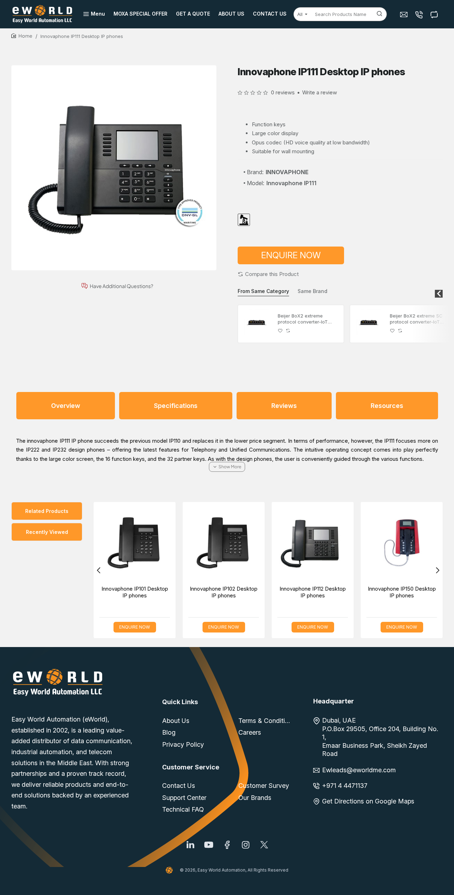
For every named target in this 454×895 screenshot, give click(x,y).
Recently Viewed (47, 532)
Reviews (284, 405)
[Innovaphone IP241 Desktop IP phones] (209, 543)
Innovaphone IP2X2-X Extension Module (298, 592)
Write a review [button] (319, 92)
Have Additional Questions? (121, 286)
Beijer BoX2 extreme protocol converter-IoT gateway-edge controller (305, 319)
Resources (387, 405)
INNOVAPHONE (287, 172)
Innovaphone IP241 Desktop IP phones (209, 592)
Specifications (176, 405)
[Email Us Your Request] (404, 14)
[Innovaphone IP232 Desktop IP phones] (387, 543)
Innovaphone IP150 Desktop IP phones (120, 592)
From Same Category (263, 291)
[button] (268, 274)
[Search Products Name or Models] (379, 14)
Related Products (46, 511)
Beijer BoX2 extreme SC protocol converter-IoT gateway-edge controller (417, 319)
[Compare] (435, 14)
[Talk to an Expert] (419, 14)
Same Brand (312, 291)
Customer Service (190, 767)
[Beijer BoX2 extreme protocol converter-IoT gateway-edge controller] (257, 324)
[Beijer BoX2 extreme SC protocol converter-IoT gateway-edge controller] (369, 324)
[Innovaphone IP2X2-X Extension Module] (298, 543)
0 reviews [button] (283, 92)
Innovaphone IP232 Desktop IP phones (387, 592)
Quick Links (180, 702)
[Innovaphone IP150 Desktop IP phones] (120, 543)
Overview (65, 405)
